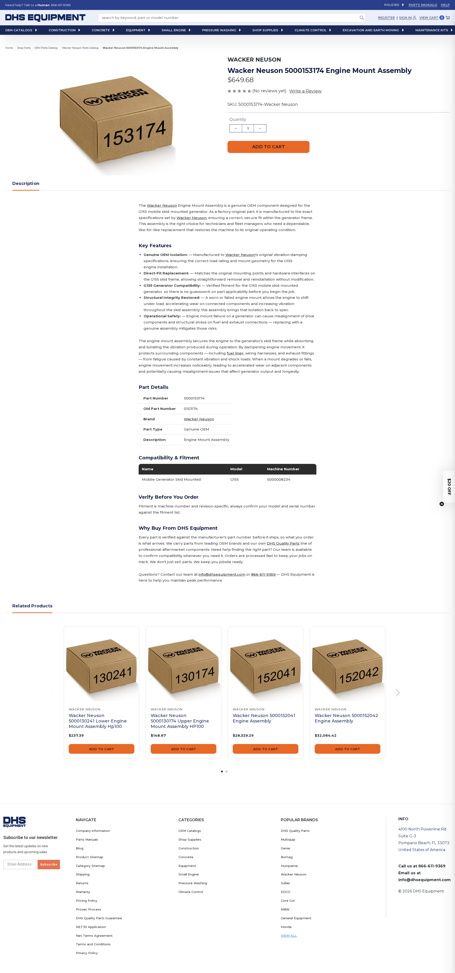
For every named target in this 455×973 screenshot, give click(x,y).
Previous (50, 693)
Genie (285, 848)
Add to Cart (101, 749)
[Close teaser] (441, 504)
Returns (82, 883)
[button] (449, 486)
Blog (79, 848)
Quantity (237, 119)
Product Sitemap (89, 857)
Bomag (287, 857)
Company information (93, 831)
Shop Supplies (189, 839)
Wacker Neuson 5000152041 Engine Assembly (264, 718)
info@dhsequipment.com (222, 574)
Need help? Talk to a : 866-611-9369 (38, 5)
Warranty (83, 892)
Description (25, 183)
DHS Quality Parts (283, 543)
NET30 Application (91, 927)
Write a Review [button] (305, 91)
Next (398, 693)
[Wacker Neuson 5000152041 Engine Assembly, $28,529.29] (265, 664)
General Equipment (296, 918)
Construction (188, 848)
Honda (286, 927)
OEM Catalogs (189, 831)
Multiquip (288, 839)
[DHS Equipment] (14, 822)
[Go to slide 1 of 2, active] (222, 771)
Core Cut (288, 900)
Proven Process (88, 909)
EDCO (285, 892)
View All (289, 935)
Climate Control (190, 892)
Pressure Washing (192, 883)
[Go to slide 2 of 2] (227, 771)
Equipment (187, 866)
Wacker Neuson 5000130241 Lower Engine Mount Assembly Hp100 (98, 721)
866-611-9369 (263, 574)
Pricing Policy (86, 900)
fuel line (234, 353)
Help (445, 5)
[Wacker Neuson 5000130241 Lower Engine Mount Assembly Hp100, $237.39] (101, 664)
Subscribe (49, 864)
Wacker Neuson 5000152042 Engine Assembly (346, 718)
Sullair (285, 883)
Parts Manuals (423, 5)
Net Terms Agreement (94, 935)
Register (386, 17)
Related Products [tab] (32, 606)
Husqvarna (289, 866)
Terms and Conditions (93, 944)
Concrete (185, 857)
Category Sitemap (90, 866)
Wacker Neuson (162, 205)
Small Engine (188, 874)
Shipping (83, 874)
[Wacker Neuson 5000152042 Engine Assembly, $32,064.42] (347, 664)
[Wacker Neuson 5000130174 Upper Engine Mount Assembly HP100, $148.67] (183, 664)
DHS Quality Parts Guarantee (99, 918)
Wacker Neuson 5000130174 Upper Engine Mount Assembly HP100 (180, 721)
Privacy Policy (87, 953)
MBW (285, 909)
